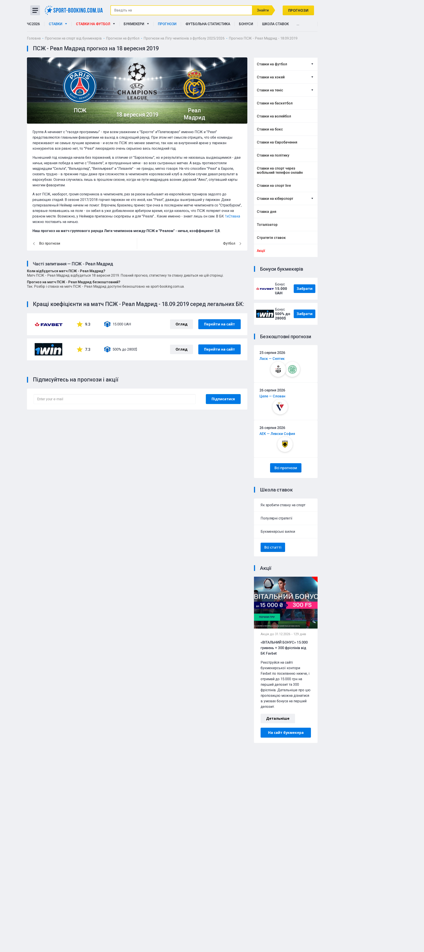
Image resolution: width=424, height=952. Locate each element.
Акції (261, 251)
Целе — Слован (272, 396)
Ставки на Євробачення (277, 142)
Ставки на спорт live (274, 185)
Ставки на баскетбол (275, 103)
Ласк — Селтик (272, 359)
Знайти (263, 10)
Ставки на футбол (94, 24)
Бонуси (246, 24)
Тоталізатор (267, 225)
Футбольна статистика (208, 24)
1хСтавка (232, 216)
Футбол (229, 243)
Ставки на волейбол (274, 116)
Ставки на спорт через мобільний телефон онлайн (280, 170)
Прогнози (298, 10)
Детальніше (278, 718)
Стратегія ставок (271, 238)
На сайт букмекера (286, 732)
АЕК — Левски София (277, 434)
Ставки (56, 24)
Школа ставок (275, 24)
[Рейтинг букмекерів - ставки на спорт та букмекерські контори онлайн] (75, 10)
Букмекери (135, 24)
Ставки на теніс (270, 90)
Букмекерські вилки (278, 531)
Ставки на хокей (271, 77)
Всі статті (272, 547)
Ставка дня (266, 212)
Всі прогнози (285, 467)
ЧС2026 (33, 24)
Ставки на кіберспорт (275, 198)
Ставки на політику (273, 155)
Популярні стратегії (276, 518)
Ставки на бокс (270, 129)
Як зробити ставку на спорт (283, 505)
